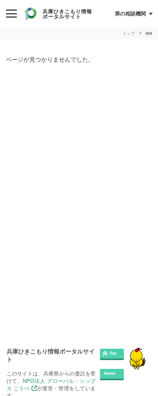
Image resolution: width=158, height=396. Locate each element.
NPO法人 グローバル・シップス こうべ (51, 384)
